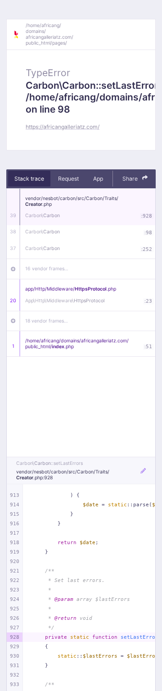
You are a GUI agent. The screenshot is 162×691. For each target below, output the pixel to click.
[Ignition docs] (19, 35)
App (98, 178)
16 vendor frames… (46, 269)
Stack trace (29, 178)
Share (130, 178)
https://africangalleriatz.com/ (62, 126)
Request (68, 178)
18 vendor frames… (46, 321)
